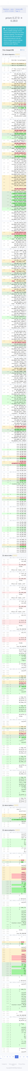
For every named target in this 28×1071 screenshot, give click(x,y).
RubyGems (6, 9)
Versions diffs (19, 9)
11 (16, 1057)
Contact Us (4, 1064)
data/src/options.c (8, 805)
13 (23, 1057)
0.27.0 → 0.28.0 (9, 11)
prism (12, 9)
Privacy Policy (22, 1064)
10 (13, 1057)
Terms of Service (13, 1064)
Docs (13, 1065)
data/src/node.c (8, 555)
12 (20, 1057)
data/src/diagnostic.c (9, 54)
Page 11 (17, 11)
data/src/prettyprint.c (9, 830)
